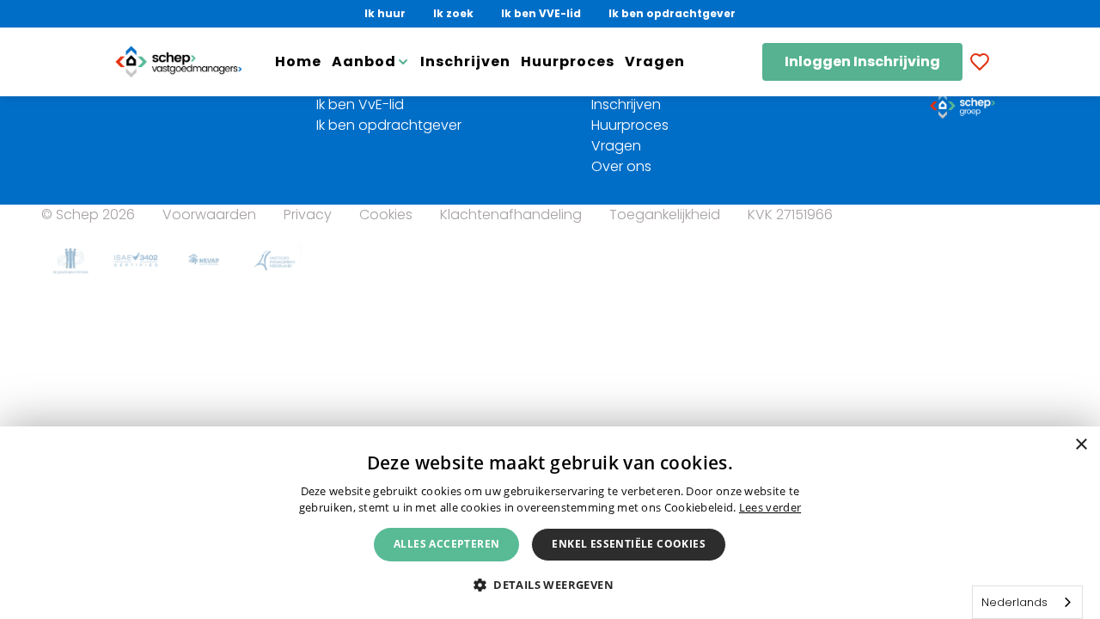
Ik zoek (453, 13)
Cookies (385, 214)
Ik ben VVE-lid (541, 13)
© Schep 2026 (88, 214)
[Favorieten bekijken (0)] (979, 62)
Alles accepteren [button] (446, 543)
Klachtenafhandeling (511, 214)
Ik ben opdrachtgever (672, 13)
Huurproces (567, 61)
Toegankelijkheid (664, 214)
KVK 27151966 (790, 214)
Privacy (308, 214)
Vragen (655, 61)
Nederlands (1014, 602)
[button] (550, 584)
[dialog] (550, 522)
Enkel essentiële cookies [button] (629, 543)
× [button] (1080, 444)
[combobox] (1027, 602)
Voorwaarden (209, 214)
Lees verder (770, 507)
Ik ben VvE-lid (360, 104)
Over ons (621, 166)
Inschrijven (465, 61)
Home (298, 61)
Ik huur (385, 13)
